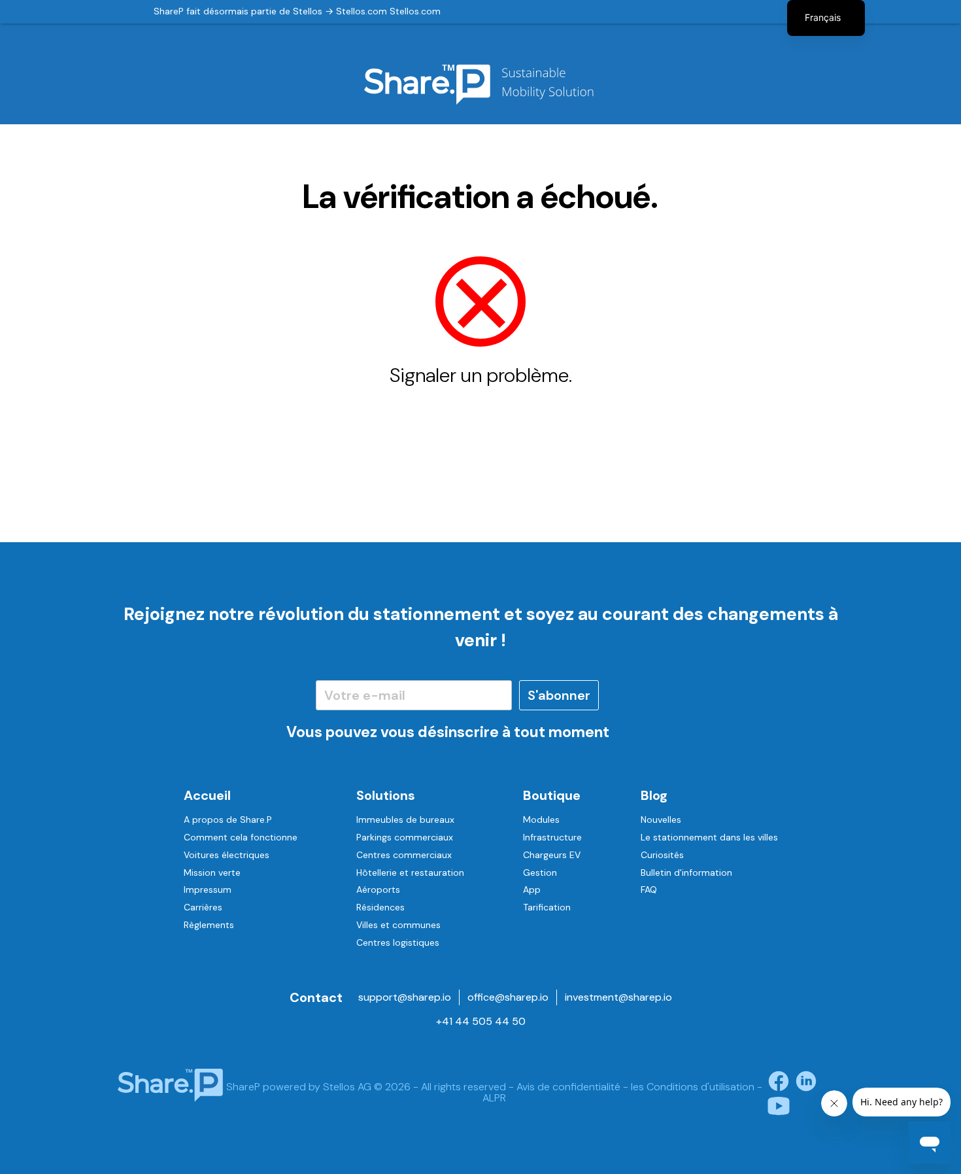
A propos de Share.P (228, 819)
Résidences (380, 907)
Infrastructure (552, 837)
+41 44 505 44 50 (481, 1021)
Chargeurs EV (552, 855)
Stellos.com (361, 11)
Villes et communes (398, 925)
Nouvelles (661, 819)
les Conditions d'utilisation (692, 1087)
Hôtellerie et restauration (410, 872)
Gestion (540, 872)
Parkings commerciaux (404, 837)
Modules (541, 819)
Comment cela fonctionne (240, 837)
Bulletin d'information (686, 872)
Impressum (207, 889)
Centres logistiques (397, 942)
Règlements (209, 925)
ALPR (494, 1098)
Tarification (547, 907)
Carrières (203, 907)
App (532, 889)
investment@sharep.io (618, 997)
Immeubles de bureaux (405, 819)
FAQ (649, 889)
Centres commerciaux (404, 855)
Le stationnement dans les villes (709, 837)
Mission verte (212, 872)
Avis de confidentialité (568, 1087)
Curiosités (662, 855)
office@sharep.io (507, 997)
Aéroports (378, 889)
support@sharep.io (404, 997)
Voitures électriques (226, 855)
